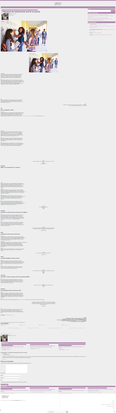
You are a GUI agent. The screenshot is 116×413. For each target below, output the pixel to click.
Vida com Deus (61, 344)
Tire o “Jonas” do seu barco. (101, 24)
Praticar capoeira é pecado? (5, 334)
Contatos (51, 7)
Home (114, 400)
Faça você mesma (80, 344)
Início (3, 7)
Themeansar (23, 400)
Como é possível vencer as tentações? (6, 333)
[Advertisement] (43, 92)
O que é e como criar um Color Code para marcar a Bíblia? (71, 347)
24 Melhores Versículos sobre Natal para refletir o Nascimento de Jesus (100, 389)
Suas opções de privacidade (60, 411)
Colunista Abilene (11, 344)
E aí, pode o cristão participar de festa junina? (96, 20)
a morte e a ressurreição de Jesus (13, 133)
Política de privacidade (111, 406)
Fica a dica (28, 7)
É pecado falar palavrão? (97, 32)
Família (19, 344)
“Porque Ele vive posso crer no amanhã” (28, 115)
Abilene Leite (13, 13)
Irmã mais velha (23, 344)
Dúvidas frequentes (22, 7)
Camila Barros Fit (92, 26)
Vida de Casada (10, 345)
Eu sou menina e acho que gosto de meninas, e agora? (102, 34)
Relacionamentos (15, 7)
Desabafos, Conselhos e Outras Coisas (42, 7)
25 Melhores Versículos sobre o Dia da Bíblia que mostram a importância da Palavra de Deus (42, 346)
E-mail (2, 377)
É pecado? (9, 7)
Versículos (47, 344)
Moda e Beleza (32, 7)
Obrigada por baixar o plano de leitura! (108, 404)
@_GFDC (69, 321)
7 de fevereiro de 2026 (5, 393)
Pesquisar (89, 9)
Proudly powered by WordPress (6, 400)
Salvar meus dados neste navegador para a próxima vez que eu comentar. (14, 382)
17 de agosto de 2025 (63, 393)
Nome (2, 375)
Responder (4, 359)
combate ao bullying (22, 299)
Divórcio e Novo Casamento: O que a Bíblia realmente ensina (12, 347)
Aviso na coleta (51, 411)
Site (1, 379)
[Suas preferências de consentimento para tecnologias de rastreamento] (114, 411)
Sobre (6, 7)
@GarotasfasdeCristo (79, 320)
